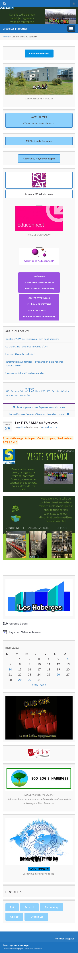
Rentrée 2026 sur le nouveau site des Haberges (32, 338)
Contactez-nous (39, 53)
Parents (55, 391)
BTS (29, 390)
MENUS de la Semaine (39, 140)
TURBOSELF (36, 916)
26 (58, 674)
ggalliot (21, 427)
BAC (7, 391)
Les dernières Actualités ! (20, 354)
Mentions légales (64, 938)
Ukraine (9, 395)
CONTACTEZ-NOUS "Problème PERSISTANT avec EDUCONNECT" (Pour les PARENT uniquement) (39, 307)
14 (10, 669)
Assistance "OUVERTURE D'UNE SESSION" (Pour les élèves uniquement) (39, 282)
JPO (48, 391)
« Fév (35, 684)
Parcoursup (51, 907)
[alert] (39, 632)
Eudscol (29, 907)
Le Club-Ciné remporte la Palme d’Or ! (26, 346)
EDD (43, 391)
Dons (37, 391)
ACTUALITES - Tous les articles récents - (39, 120)
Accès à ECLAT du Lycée (39, 194)
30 (29, 679)
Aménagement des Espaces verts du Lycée (41, 407)
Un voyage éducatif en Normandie (24, 373)
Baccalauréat (17, 391)
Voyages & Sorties (22, 395)
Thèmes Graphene (33, 948)
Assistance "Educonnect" (39, 260)
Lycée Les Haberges (15, 28)
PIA (12, 907)
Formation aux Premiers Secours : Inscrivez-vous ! (37, 414)
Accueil (6, 36)
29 (19, 679)
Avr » (43, 684)
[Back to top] (69, 944)
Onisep (14, 916)
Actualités (47, 427)
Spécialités (65, 391)
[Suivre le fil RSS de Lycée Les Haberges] (4, 3)
